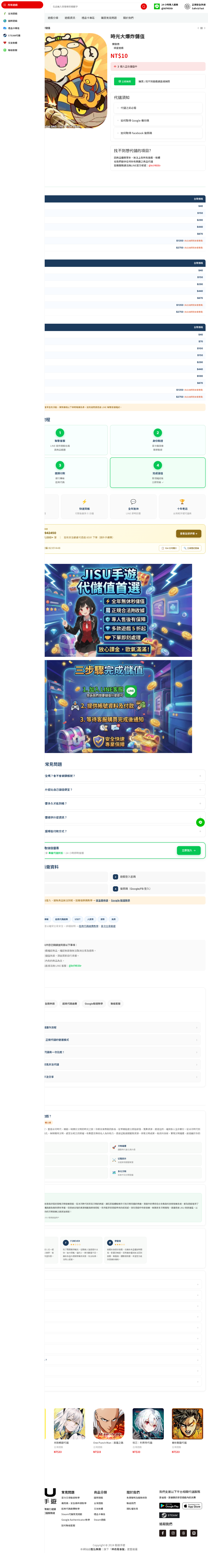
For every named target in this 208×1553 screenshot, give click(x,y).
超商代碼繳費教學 (88, 926)
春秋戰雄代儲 (179, 1442)
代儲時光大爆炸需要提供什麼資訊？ (45, 817)
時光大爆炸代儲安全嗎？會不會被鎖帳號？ (49, 776)
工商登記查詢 (191, 548)
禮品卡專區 (99, 1514)
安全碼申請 (102, 900)
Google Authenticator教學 (75, 1519)
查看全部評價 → (188, 533)
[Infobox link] (166, 6)
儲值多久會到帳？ (28, 1381)
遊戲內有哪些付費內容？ (31, 1338)
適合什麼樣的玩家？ (29, 1327)
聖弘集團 (96, 1549)
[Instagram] (173, 1533)
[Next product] (204, 28)
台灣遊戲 (58, 1447)
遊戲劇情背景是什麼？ (30, 1305)
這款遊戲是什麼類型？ (30, 1284)
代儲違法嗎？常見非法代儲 (110, 1064)
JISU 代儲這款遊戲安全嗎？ (33, 1359)
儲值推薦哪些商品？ (29, 1349)
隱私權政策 (132, 1508)
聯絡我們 (131, 1503)
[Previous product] (198, 28)
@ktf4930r (155, 165)
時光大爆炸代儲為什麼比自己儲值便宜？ (48, 789)
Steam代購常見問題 (71, 1514)
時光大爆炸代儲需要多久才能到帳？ (45, 803)
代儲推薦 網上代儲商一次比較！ (110, 1052)
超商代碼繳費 (69, 1003)
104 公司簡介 (169, 548)
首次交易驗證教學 (70, 1497)
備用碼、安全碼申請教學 (73, 1503)
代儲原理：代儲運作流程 (110, 1027)
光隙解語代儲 (61, 1442)
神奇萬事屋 (117, 1549)
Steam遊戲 (100, 1519)
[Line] (193, 1533)
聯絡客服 (115, 1003)
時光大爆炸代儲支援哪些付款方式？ (45, 831)
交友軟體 (98, 1508)
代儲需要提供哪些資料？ (31, 1370)
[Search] (144, 6)
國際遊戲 (98, 1497)
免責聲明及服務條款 (137, 1497)
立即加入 (187, 850)
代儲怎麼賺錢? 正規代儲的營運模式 (110, 1040)
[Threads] (183, 1533)
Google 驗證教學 (120, 900)
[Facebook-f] (162, 1533)
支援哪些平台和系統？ (30, 1316)
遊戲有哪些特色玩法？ (30, 1295)
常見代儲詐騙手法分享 (110, 1077)
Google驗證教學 (94, 1003)
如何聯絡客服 (68, 1525)
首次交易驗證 (108, 926)
